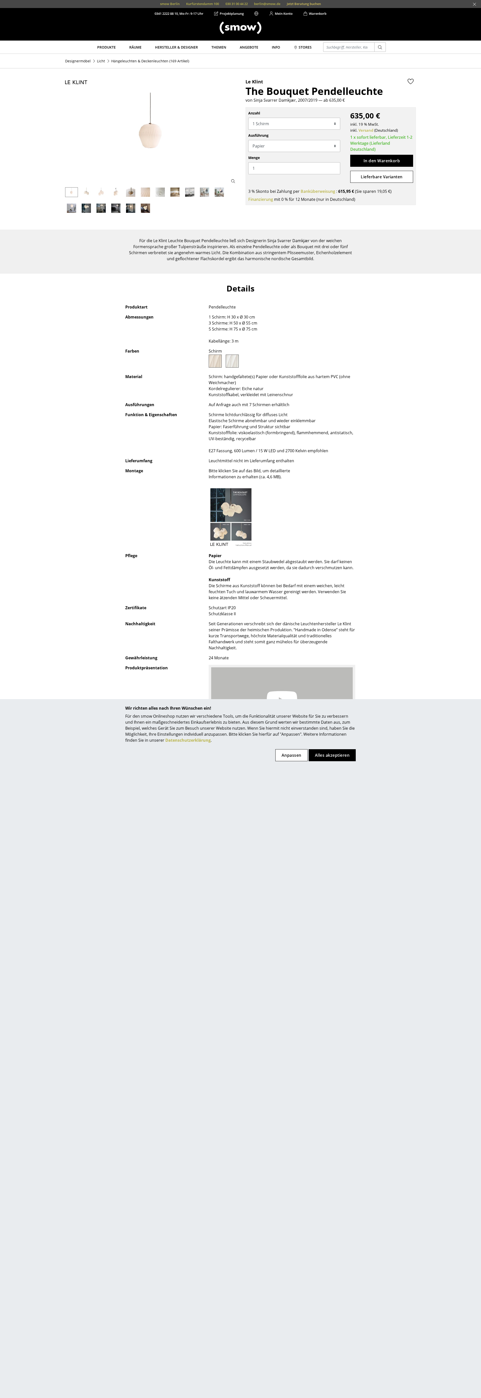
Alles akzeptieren (332, 755)
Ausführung (258, 135)
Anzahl (254, 113)
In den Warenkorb (382, 161)
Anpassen (291, 755)
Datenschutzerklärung (188, 740)
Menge (254, 157)
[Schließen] (474, 4)
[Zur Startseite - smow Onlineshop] (240, 28)
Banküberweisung (318, 191)
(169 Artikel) (150, 61)
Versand (365, 130)
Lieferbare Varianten (382, 177)
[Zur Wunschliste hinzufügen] (410, 81)
